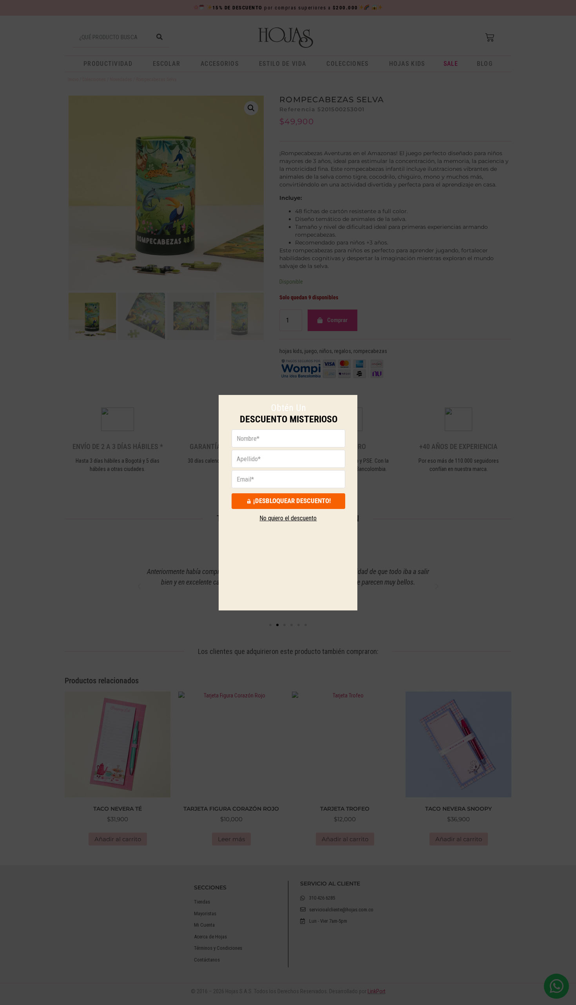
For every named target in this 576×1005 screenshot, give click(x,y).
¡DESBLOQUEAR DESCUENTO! (292, 501)
